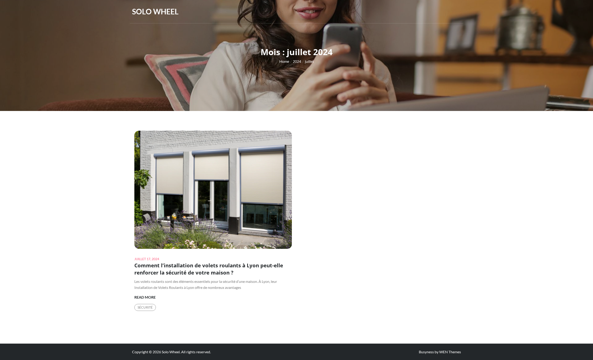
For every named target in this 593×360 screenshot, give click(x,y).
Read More (145, 297)
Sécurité (145, 307)
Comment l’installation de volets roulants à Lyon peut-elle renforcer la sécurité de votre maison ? (208, 269)
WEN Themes (450, 352)
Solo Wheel (155, 11)
